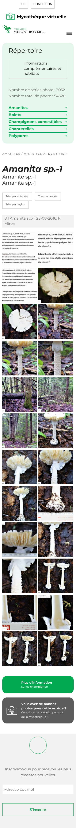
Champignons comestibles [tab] (35, 121)
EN (23, 4)
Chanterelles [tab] (21, 129)
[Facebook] (38, 745)
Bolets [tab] (15, 115)
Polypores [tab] (18, 135)
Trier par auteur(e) (17, 196)
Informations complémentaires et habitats (42, 68)
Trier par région (15, 204)
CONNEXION (42, 4)
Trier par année (47, 196)
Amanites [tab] (18, 107)
